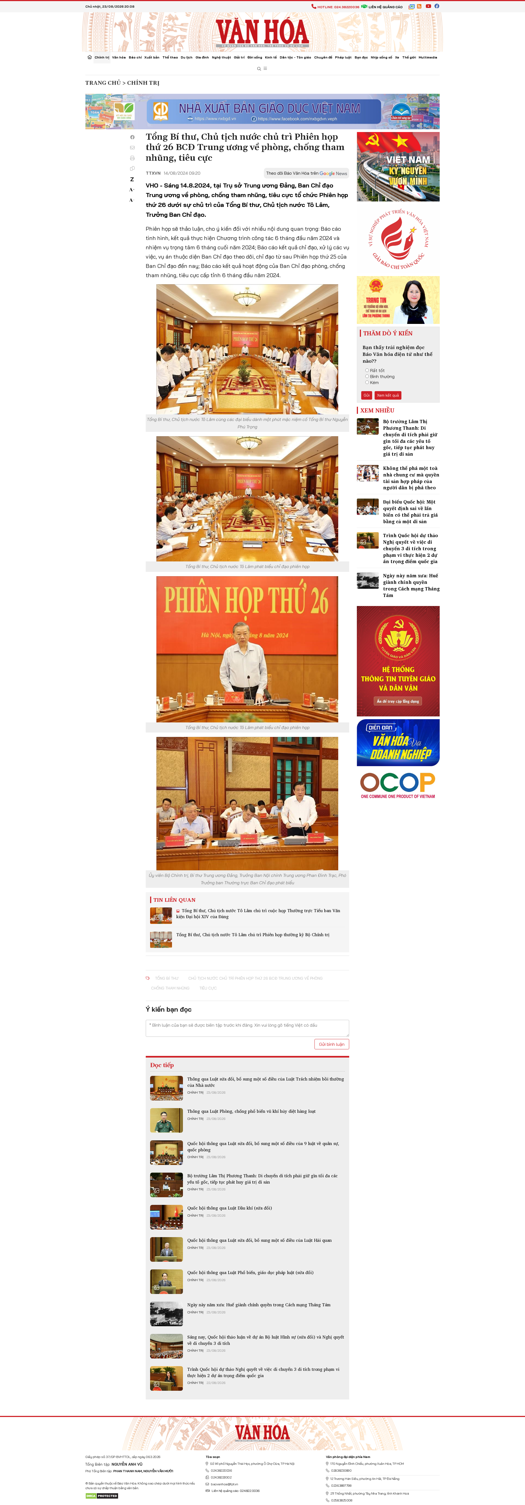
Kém (374, 382)
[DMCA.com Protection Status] (101, 1496)
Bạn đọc (361, 57)
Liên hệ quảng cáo (385, 7)
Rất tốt (377, 370)
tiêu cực (208, 988)
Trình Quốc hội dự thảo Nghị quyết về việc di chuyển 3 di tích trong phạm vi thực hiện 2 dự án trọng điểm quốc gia (263, 1372)
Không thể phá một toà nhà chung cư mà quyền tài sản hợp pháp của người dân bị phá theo (411, 477)
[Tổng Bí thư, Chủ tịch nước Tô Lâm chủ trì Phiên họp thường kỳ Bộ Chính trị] (161, 940)
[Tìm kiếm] (259, 69)
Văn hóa (119, 57)
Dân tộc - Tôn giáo (295, 57)
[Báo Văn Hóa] (262, 1431)
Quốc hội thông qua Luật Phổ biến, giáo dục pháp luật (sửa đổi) (250, 1272)
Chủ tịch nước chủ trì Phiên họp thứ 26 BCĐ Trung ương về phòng (255, 978)
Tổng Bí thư (167, 978)
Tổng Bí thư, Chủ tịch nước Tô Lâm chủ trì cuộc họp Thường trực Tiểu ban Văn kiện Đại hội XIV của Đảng (258, 913)
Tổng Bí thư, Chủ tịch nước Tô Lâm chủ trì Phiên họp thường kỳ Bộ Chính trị (252, 934)
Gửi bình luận (332, 1044)
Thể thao (170, 57)
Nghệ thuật (221, 57)
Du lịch (186, 57)
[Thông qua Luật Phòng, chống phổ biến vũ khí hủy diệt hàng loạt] (166, 1120)
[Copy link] (132, 168)
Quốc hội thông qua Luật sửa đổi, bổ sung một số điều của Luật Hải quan (259, 1240)
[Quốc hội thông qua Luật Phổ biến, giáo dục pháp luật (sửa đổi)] (166, 1281)
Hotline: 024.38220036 (338, 7)
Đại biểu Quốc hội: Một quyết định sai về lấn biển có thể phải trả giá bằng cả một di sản (410, 511)
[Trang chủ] (89, 57)
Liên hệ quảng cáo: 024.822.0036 (235, 1491)
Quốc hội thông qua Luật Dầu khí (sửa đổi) (229, 1207)
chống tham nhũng (170, 988)
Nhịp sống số (381, 57)
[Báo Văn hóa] (262, 31)
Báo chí (135, 57)
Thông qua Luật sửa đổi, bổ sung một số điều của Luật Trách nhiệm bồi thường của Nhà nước (265, 1081)
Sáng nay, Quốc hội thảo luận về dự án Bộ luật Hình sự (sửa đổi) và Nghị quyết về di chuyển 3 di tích (265, 1339)
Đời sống (254, 57)
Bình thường (382, 376)
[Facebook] (132, 137)
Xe (397, 57)
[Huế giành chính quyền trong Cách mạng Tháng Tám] (166, 1314)
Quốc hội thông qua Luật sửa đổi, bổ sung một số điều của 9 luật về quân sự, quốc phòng (263, 1146)
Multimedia (428, 57)
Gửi (367, 395)
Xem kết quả (388, 395)
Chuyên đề (323, 57)
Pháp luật (343, 57)
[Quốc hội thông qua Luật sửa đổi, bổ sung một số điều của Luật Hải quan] (166, 1249)
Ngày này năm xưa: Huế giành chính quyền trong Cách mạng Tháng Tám (259, 1304)
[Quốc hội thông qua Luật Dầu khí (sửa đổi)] (166, 1217)
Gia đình (202, 57)
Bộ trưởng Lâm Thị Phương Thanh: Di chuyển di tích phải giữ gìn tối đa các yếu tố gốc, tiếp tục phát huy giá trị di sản (262, 1178)
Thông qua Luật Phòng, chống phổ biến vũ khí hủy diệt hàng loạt (251, 1111)
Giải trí (239, 57)
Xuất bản (151, 57)
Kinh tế (271, 57)
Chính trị (102, 57)
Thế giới (409, 57)
